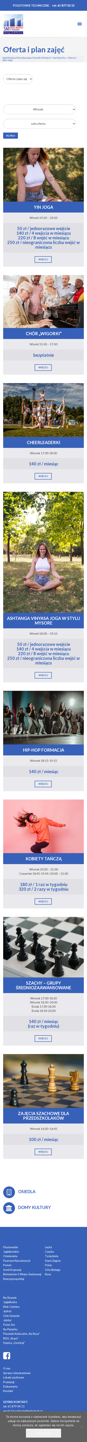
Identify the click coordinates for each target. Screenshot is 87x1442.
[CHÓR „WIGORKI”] (43, 301)
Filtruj (10, 135)
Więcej (43, 259)
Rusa (48, 1274)
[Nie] (82, 1427)
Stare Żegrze (53, 1260)
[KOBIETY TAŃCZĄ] (43, 826)
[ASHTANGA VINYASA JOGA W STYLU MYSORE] (43, 552)
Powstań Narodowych (16, 1260)
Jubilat (7, 1320)
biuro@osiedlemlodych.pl (26, 1411)
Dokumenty (10, 1386)
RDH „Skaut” (11, 1338)
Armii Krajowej (12, 1269)
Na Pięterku (10, 1329)
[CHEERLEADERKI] (43, 409)
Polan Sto (9, 1324)
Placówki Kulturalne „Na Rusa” (21, 1333)
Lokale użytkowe (13, 1377)
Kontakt (8, 1391)
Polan (48, 1265)
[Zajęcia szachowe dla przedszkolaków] (43, 1080)
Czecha (49, 1251)
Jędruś (7, 1311)
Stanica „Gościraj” (14, 1342)
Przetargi (8, 1382)
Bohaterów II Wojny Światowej (22, 1274)
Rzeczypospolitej (13, 1279)
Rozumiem (43, 1433)
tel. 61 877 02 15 (63, 5)
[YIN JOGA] (43, 174)
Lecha (48, 1247)
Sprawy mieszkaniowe (16, 1373)
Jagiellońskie (11, 1251)
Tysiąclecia (51, 1256)
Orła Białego (53, 1269)
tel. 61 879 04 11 (14, 1406)
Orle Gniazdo (11, 1315)
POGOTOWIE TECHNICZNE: (31, 5)
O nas (6, 1368)
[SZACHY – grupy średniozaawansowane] (43, 947)
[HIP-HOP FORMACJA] (43, 717)
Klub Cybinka (11, 1306)
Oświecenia (10, 1256)
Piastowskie (10, 1247)
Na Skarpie (9, 1297)
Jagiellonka (10, 1302)
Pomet (7, 1265)
